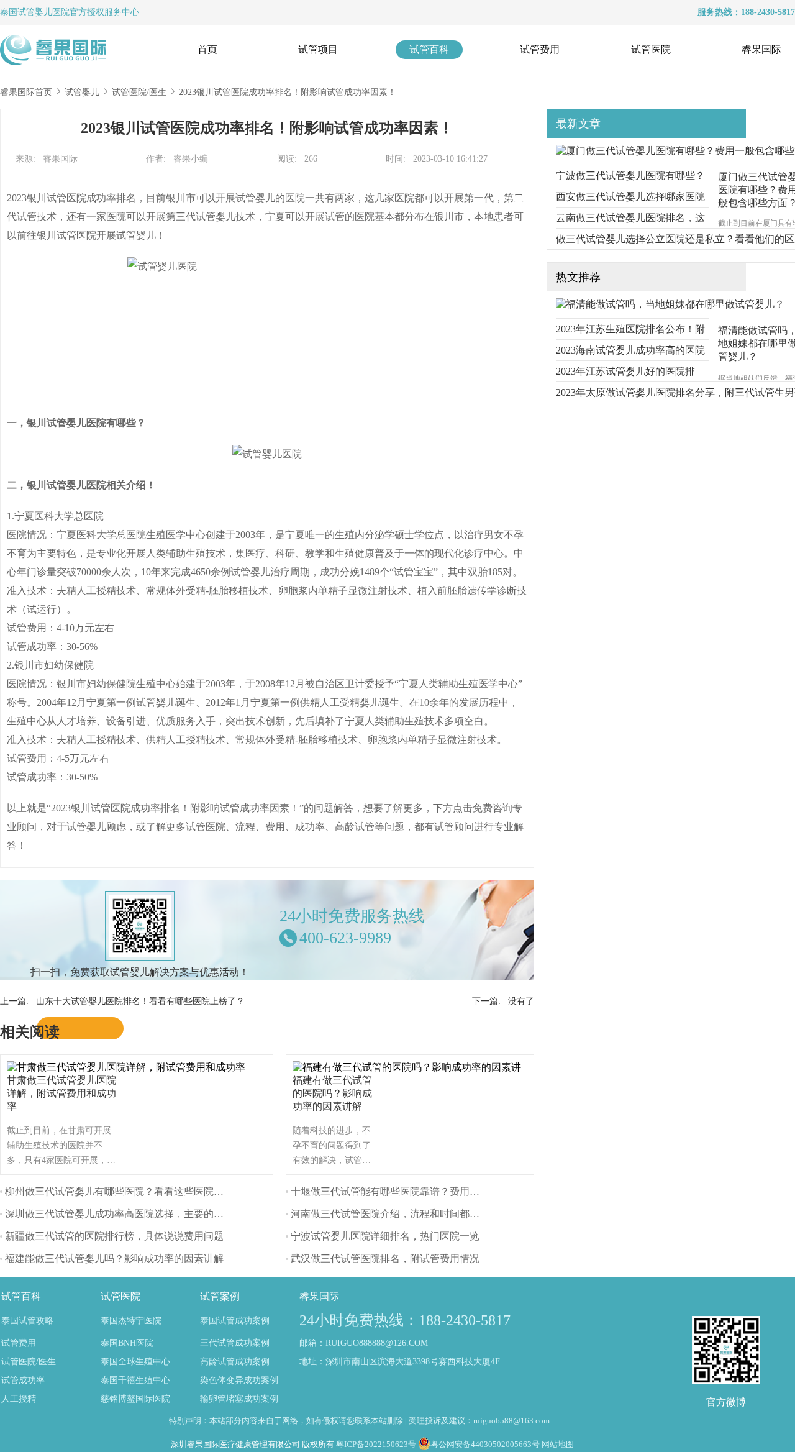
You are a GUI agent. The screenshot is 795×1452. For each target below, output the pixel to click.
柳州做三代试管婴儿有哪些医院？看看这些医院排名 (119, 1191)
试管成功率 (23, 1380)
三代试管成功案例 (235, 1343)
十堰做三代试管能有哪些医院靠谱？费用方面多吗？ (405, 1191)
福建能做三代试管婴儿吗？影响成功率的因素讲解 (114, 1258)
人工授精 (18, 1399)
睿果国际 (761, 49)
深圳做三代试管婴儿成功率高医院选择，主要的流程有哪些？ (139, 1213)
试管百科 (429, 49)
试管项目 (318, 49)
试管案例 (220, 1296)
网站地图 (558, 1444)
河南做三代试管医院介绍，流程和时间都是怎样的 (400, 1213)
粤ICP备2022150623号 (376, 1444)
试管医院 (651, 49)
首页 (207, 49)
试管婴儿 (82, 92)
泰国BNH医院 (127, 1343)
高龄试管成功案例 (235, 1361)
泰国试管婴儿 (26, 12)
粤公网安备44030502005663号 (485, 1444)
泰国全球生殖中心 (135, 1361)
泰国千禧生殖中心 (135, 1380)
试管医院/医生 (139, 92)
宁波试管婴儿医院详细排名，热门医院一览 (385, 1236)
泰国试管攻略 (27, 1320)
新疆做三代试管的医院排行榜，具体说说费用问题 (114, 1236)
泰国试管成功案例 (235, 1320)
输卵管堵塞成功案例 (239, 1399)
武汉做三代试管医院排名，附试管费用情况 (385, 1258)
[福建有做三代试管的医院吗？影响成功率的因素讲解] (410, 1067)
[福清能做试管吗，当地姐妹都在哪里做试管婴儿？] (670, 304)
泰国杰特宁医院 (131, 1320)
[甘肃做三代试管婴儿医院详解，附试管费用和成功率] (129, 1067)
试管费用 (540, 49)
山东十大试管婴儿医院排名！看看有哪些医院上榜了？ (140, 1001)
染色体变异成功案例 (239, 1380)
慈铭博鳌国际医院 (135, 1399)
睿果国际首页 (26, 92)
